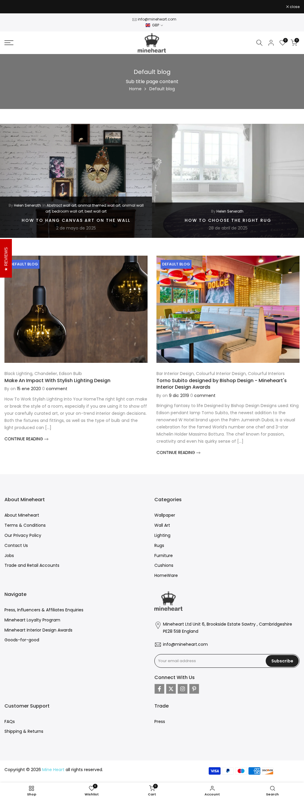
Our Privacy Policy (22, 535)
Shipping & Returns (23, 731)
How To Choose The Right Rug (228, 220)
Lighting (162, 535)
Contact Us (16, 545)
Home (135, 89)
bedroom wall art (67, 211)
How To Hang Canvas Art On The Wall (76, 220)
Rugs (159, 545)
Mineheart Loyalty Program (32, 620)
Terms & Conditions (25, 525)
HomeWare (166, 575)
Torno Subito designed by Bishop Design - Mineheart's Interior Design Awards (221, 383)
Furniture (163, 555)
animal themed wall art (99, 205)
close (12, 7)
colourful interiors (266, 373)
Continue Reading (24, 439)
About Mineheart (21, 515)
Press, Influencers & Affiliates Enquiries (43, 610)
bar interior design (175, 373)
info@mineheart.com (157, 19)
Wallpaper (164, 515)
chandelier (45, 373)
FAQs (9, 721)
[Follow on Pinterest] (194, 689)
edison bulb (70, 373)
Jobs (9, 555)
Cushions (163, 565)
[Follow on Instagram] (183, 689)
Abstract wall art (61, 205)
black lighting (18, 373)
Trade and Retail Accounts (31, 565)
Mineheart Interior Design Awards (38, 630)
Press (159, 721)
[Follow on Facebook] (159, 689)
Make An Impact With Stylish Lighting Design (57, 380)
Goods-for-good (21, 640)
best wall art (96, 211)
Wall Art (162, 525)
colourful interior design (221, 373)
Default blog (24, 264)
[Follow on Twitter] (171, 689)
